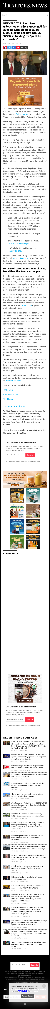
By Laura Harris (24, 949)
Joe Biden (38, 416)
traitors (29, 422)
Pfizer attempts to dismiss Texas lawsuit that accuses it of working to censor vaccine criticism (28, 785)
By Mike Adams (24, 890)
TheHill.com (8, 399)
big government (24, 411)
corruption (18, 414)
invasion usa (27, 416)
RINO (22, 422)
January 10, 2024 (15, 251)
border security (38, 411)
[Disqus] (25, 585)
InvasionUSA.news (13, 381)
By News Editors (24, 779)
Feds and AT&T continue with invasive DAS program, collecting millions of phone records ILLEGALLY (28, 933)
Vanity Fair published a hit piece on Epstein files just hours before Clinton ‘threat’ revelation (27, 838)
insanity (18, 416)
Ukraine (6, 425)
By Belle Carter (24, 831)
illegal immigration (31, 414)
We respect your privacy (32, 977)
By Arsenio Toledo (25, 770)
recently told (26, 305)
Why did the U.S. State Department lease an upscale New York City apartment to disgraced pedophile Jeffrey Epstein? (28, 757)
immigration (8, 416)
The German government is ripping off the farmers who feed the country (27, 795)
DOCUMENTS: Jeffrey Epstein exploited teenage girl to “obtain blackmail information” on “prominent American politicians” (29, 923)
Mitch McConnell (27, 419)
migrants (15, 419)
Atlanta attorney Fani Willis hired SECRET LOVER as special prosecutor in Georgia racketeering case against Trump (29, 805)
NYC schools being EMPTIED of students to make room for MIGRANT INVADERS (27, 887)
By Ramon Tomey (25, 916)
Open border (40, 419)
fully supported (22, 114)
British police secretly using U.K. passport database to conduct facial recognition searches (27, 868)
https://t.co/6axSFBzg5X (18, 244)
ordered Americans (21, 258)
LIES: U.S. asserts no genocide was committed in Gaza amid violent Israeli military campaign (28, 847)
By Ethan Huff (23, 750)
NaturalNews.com (10, 394)
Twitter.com (8, 390)
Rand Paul (15, 422)
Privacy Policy (23, 991)
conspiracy (7, 414)
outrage (6, 422)
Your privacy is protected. (13, 461)
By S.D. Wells (23, 938)
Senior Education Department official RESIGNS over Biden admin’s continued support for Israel (28, 944)
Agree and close (27, 996)
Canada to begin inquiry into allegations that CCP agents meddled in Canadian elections (27, 767)
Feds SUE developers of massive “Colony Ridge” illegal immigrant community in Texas (27, 815)
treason (36, 422)
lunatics (6, 419)
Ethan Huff (17, 43)
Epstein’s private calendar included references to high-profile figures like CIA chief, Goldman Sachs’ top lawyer (28, 857)
